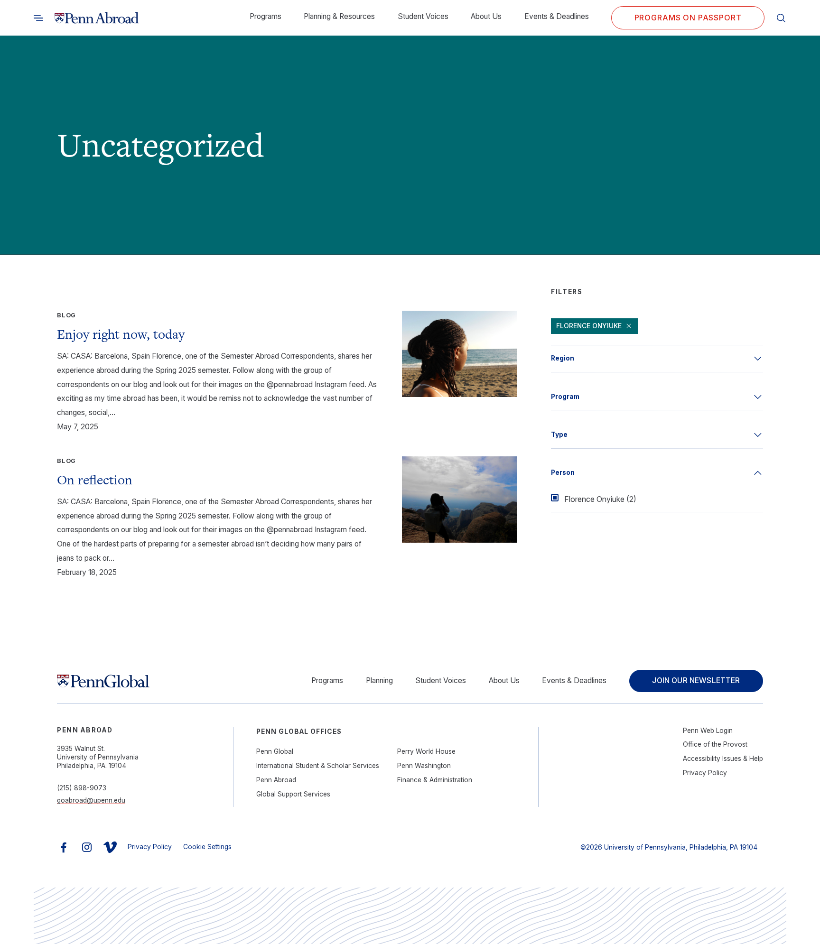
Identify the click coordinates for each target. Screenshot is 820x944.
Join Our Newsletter (696, 680)
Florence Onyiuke (589, 326)
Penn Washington (424, 765)
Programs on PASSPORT (688, 17)
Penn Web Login (708, 730)
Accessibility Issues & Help (723, 758)
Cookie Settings (207, 847)
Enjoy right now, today (121, 334)
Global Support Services (293, 794)
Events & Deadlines (556, 16)
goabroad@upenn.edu (91, 800)
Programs (265, 16)
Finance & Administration (434, 780)
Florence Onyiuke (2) (600, 499)
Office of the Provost (715, 744)
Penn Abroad (276, 780)
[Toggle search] (38, 18)
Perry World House (426, 751)
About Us (486, 16)
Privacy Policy (705, 773)
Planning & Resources (339, 16)
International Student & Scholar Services (317, 765)
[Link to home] (97, 18)
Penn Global (274, 751)
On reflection (94, 480)
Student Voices (423, 16)
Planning (379, 680)
